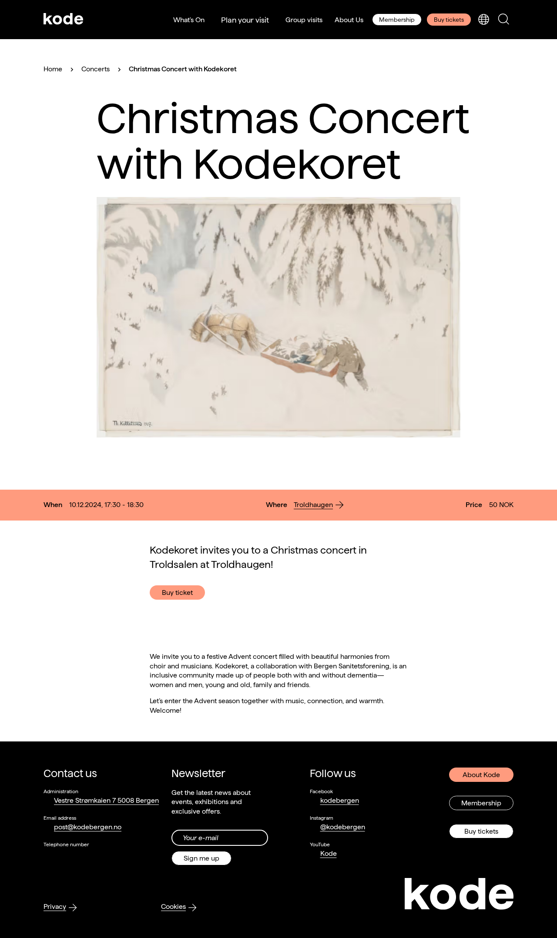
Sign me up (201, 858)
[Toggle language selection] (483, 19)
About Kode (481, 774)
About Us (349, 19)
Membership (397, 19)
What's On (189, 19)
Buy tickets (449, 19)
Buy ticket (177, 592)
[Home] (64, 19)
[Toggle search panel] (503, 19)
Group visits (303, 19)
